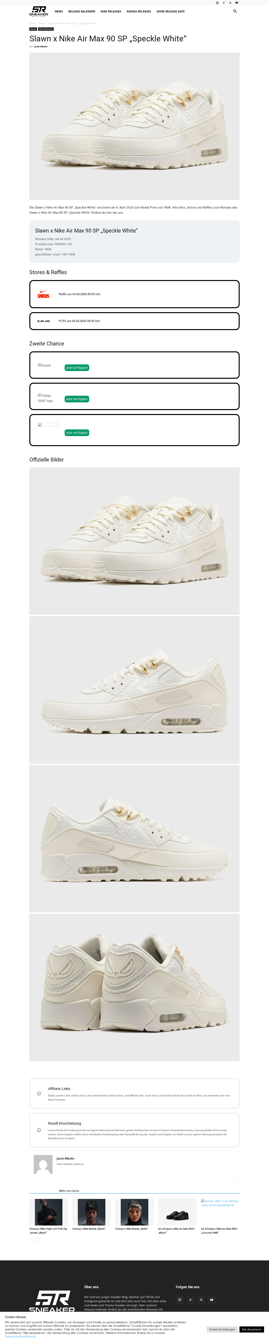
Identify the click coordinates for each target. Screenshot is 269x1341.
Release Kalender (81, 11)
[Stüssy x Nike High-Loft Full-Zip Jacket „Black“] (48, 1212)
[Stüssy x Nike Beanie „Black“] (91, 1212)
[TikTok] (224, 3)
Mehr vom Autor (69, 1190)
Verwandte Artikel (43, 1190)
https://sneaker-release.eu (70, 1164)
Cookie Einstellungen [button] (222, 1329)
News (59, 11)
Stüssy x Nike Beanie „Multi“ (131, 1228)
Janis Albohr (40, 46)
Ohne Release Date (171, 11)
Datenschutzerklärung (20, 1336)
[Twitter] (230, 3)
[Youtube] (237, 3)
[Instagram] (217, 3)
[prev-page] (31, 1240)
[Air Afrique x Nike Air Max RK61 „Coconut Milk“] (220, 1212)
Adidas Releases (139, 11)
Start (32, 23)
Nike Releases (111, 11)
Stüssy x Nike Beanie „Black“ (89, 1228)
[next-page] (38, 1240)
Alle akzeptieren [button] (252, 1329)
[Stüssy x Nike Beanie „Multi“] (134, 1212)
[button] (235, 12)
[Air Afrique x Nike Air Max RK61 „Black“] (177, 1212)
